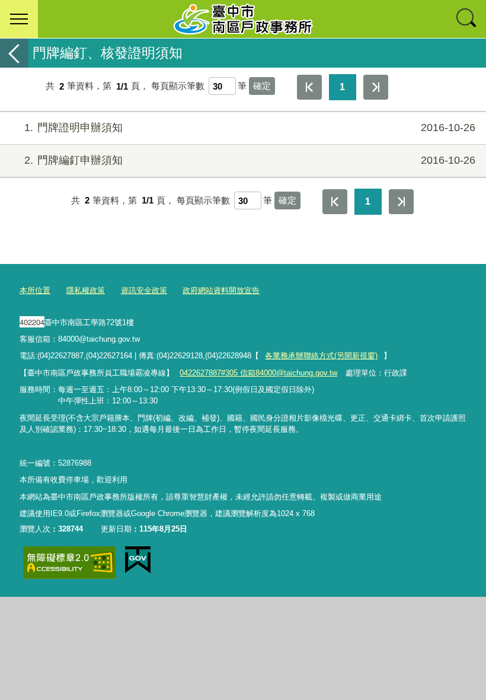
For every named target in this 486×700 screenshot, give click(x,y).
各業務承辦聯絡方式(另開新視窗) (321, 355)
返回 (14, 53)
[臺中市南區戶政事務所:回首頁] (243, 19)
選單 (19, 19)
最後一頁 (375, 87)
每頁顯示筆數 (177, 86)
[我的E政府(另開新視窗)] (138, 560)
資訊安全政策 (144, 290)
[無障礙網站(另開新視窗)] (69, 562)
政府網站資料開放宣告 (221, 290)
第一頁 (309, 87)
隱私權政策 (85, 290)
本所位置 (35, 290)
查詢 (467, 19)
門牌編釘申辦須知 (249, 160)
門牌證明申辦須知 (249, 127)
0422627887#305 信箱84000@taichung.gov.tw (258, 372)
